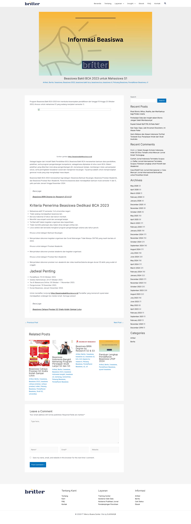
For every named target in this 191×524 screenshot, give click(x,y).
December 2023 (136, 279)
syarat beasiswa (105, 369)
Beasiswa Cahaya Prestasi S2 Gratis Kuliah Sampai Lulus (56, 309)
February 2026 (136, 197)
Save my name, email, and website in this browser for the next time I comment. (63, 458)
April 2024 (134, 264)
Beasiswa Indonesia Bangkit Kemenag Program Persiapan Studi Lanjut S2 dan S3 (62, 361)
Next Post (119, 322)
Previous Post (31, 322)
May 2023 (134, 305)
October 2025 (135, 212)
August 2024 (135, 249)
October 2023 (135, 287)
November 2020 (136, 324)
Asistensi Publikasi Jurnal (108, 501)
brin (77, 359)
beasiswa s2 (80, 356)
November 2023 (136, 283)
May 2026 (134, 186)
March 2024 (135, 268)
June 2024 (134, 257)
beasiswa (58, 82)
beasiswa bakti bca (83, 82)
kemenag (58, 377)
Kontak (157, 3)
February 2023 (136, 313)
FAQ (149, 3)
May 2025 (134, 216)
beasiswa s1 (107, 82)
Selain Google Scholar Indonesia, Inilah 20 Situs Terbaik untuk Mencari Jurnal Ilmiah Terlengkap (147, 152)
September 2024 (137, 246)
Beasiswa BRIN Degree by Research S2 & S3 (51, 197)
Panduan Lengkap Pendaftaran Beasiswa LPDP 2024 (108, 357)
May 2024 (134, 260)
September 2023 (137, 290)
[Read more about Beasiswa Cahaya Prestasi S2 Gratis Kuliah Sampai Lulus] (39, 353)
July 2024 (134, 253)
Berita (51, 82)
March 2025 (135, 223)
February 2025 (136, 227)
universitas (33, 394)
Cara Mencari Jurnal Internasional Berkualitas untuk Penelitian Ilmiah (148, 172)
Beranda (97, 3)
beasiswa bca (97, 82)
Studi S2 (40, 391)
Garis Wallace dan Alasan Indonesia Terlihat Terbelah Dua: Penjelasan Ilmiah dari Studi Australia (147, 136)
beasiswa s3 (90, 356)
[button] (123, 3)
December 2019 (136, 328)
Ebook (141, 3)
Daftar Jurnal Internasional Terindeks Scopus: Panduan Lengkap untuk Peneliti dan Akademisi (148, 163)
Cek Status (139, 501)
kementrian (67, 377)
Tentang (107, 3)
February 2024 (136, 272)
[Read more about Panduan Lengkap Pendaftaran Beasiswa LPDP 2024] (109, 346)
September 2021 (136, 316)
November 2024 (136, 238)
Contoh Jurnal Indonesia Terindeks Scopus (147, 159)
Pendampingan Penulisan (108, 504)
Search (133, 97)
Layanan (118, 3)
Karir (63, 499)
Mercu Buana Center (92, 514)
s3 (87, 366)
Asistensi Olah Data (105, 499)
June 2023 (134, 302)
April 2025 (134, 219)
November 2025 (136, 208)
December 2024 (136, 234)
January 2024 (135, 275)
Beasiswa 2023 (69, 82)
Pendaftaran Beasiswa (137, 82)
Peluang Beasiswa (120, 82)
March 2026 (135, 193)
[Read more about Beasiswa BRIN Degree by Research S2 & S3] (86, 342)
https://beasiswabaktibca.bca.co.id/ (80, 156)
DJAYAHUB (111, 514)
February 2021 (135, 320)
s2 (84, 366)
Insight (130, 3)
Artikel (45, 82)
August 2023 (135, 294)
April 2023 (134, 309)
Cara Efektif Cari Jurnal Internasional (144, 170)
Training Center (104, 496)
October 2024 (135, 242)
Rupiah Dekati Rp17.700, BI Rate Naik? (144, 124)
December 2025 (136, 204)
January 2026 (135, 201)
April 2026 (134, 190)
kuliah (38, 386)
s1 (147, 82)
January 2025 (135, 231)
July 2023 (134, 298)
